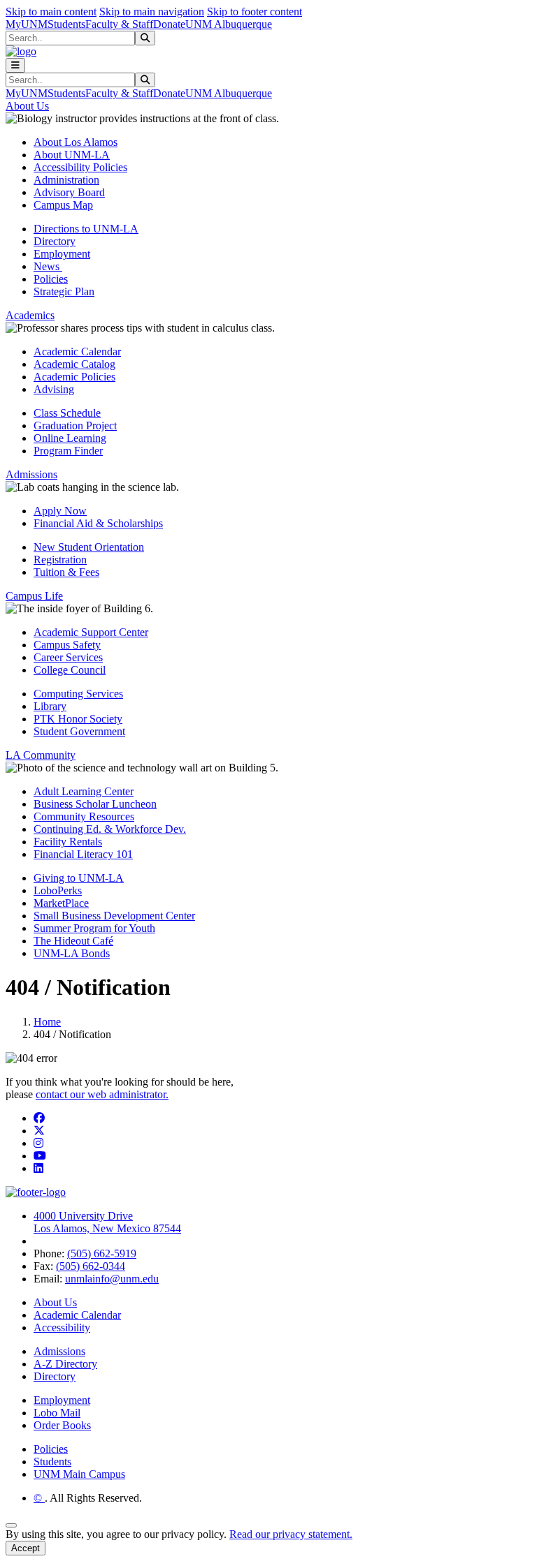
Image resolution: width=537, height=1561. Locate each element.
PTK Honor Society (78, 719)
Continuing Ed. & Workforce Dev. (110, 829)
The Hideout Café (73, 941)
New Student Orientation (89, 547)
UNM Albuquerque (228, 24)
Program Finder (68, 451)
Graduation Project (75, 425)
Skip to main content (51, 11)
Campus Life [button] (34, 596)
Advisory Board (69, 192)
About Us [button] (27, 106)
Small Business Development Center (114, 916)
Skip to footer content (254, 11)
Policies (51, 279)
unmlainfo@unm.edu (112, 1279)
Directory (55, 241)
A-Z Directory (65, 1364)
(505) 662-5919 (101, 1253)
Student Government (79, 731)
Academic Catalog (74, 364)
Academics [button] (30, 315)
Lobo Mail (57, 1413)
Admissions (59, 1351)
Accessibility (62, 1327)
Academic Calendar (77, 351)
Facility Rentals (68, 842)
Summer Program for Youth (94, 928)
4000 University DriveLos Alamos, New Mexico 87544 (107, 1222)
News (48, 266)
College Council (70, 670)
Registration (60, 559)
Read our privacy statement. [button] (290, 1534)
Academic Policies (74, 377)
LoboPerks (58, 890)
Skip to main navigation (151, 11)
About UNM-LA (72, 155)
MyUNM (27, 24)
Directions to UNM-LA (86, 229)
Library (50, 706)
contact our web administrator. (102, 1094)
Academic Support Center (91, 632)
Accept (25, 1548)
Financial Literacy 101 (83, 854)
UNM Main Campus (79, 1474)
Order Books (62, 1425)
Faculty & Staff (119, 24)
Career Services (68, 657)
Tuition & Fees (66, 572)
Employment (62, 254)
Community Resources (84, 816)
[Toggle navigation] (15, 65)
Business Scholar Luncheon (95, 804)
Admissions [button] (31, 474)
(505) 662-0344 (90, 1266)
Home (47, 1022)
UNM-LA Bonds (72, 953)
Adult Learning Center (84, 791)
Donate (169, 24)
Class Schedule (67, 413)
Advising (54, 389)
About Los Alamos (75, 142)
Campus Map (63, 205)
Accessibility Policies (80, 167)
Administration (66, 180)
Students (66, 24)
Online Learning (70, 438)
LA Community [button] (41, 755)
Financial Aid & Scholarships (98, 523)
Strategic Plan (64, 291)
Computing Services (78, 694)
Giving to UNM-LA (79, 878)
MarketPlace (61, 903)
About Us (55, 1302)
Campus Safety (67, 645)
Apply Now (60, 511)
